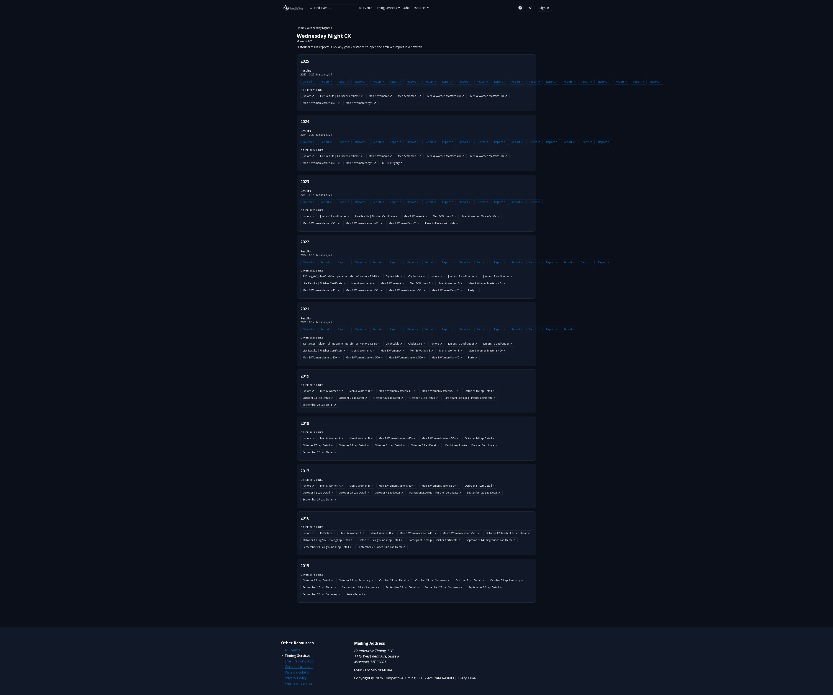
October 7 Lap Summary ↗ (506, 580)
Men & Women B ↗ (409, 96)
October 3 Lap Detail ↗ (425, 445)
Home (300, 28)
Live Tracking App (299, 661)
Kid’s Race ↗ (327, 533)
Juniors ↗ (308, 96)
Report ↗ (326, 81)
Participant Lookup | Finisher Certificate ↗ (469, 398)
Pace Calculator (297, 672)
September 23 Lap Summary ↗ (443, 587)
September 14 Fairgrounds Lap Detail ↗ (490, 540)
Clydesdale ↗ (394, 276)
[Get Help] (520, 7)
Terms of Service (298, 683)
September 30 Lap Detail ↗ (485, 587)
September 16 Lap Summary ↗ (361, 587)
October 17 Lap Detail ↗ (318, 445)
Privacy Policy (296, 677)
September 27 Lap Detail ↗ (319, 499)
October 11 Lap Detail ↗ (480, 485)
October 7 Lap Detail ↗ (470, 580)
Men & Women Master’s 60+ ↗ (321, 103)
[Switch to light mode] (530, 8)
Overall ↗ (309, 81)
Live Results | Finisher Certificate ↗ (341, 96)
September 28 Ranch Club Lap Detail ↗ (381, 547)
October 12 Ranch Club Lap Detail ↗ (508, 533)
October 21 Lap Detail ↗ (394, 580)
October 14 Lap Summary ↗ (356, 580)
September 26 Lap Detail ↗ (319, 452)
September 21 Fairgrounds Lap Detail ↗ (327, 547)
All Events (365, 8)
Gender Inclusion (299, 666)
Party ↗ (472, 290)
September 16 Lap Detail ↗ (319, 587)
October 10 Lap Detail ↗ (480, 438)
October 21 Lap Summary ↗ (432, 580)
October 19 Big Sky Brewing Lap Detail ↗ (328, 540)
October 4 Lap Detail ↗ (389, 492)
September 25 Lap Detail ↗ (319, 405)
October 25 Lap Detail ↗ (354, 492)
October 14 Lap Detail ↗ (318, 580)
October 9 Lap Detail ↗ (423, 398)
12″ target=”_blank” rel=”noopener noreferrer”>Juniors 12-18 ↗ (341, 276)
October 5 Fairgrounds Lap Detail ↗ (381, 540)
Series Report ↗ (356, 594)
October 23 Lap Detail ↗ (318, 398)
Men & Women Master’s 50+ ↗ (488, 96)
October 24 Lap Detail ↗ (354, 445)
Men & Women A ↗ (380, 96)
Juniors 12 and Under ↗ (334, 216)
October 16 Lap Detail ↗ (480, 391)
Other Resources (414, 8)
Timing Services (386, 8)
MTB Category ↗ (392, 163)
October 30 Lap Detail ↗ (388, 398)
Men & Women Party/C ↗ (361, 103)
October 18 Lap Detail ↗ (318, 492)
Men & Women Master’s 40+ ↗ (445, 96)
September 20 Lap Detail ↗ (483, 492)
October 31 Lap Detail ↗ (390, 445)
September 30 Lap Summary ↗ (321, 594)
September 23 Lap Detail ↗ (402, 587)
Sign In (544, 8)
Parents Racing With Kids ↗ (441, 223)
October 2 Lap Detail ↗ (353, 398)
